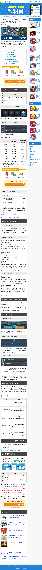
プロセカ (33, 151)
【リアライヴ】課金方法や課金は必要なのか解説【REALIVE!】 (38, 96)
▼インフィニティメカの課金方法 (10, 52)
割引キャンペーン (35, 156)
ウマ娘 (33, 146)
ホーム (31, 1)
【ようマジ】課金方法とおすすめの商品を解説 (38, 40)
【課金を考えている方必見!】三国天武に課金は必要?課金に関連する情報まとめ (38, 88)
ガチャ (33, 148)
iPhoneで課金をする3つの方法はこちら (11, 214)
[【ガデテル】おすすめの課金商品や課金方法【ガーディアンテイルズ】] (4, 531)
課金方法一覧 (37, 1)
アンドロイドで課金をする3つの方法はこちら (12, 217)
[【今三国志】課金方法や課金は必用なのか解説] (4, 544)
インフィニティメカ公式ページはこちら (11, 270)
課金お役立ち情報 (35, 162)
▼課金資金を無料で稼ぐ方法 (9, 63)
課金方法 (33, 164)
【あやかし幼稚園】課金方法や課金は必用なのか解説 (38, 65)
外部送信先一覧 (35, 565)
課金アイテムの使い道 (36, 159)
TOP (6, 16)
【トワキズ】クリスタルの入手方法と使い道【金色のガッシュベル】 (38, 108)
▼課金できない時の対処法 (8, 54)
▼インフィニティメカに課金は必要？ (10, 56)
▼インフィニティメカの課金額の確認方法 (11, 61)
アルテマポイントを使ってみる (15, 81)
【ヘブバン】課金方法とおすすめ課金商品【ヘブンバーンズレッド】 (38, 57)
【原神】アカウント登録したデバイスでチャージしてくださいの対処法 (38, 24)
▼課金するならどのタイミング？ (10, 59)
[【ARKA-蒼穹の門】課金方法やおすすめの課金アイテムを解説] (4, 537)
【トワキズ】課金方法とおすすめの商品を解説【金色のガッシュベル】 (38, 116)
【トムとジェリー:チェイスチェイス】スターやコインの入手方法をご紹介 (38, 72)
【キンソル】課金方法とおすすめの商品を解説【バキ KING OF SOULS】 (38, 33)
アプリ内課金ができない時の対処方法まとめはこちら (14, 296)
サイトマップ (27, 565)
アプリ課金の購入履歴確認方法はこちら (11, 450)
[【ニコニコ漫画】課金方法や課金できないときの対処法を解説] (4, 517)
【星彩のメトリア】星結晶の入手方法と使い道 (38, 137)
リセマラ (33, 154)
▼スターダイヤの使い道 (8, 58)
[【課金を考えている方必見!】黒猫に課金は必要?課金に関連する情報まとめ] (4, 524)
